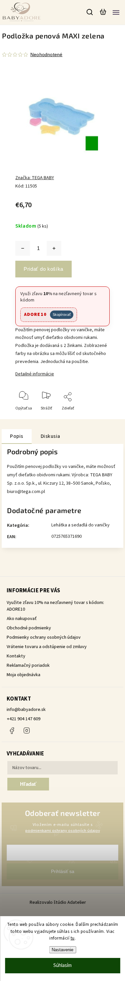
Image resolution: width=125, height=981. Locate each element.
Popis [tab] (16, 436)
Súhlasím (62, 965)
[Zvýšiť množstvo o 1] (54, 248)
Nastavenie (62, 949)
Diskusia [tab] (50, 436)
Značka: (34, 177)
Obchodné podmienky (29, 628)
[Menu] (116, 12)
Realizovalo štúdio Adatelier (58, 902)
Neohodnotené (46, 54)
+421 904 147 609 (23, 719)
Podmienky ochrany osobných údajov (44, 637)
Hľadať (28, 784)
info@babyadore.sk (26, 709)
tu (73, 938)
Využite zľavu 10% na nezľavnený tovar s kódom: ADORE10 (55, 606)
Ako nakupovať (22, 618)
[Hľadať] (90, 12)
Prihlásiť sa (62, 871)
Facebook (12, 731)
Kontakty (16, 656)
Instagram (27, 731)
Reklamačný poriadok (28, 665)
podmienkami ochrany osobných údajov (62, 831)
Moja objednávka (23, 674)
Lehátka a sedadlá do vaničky (80, 525)
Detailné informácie (34, 374)
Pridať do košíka (43, 269)
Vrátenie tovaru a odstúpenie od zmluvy (47, 646)
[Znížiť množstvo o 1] (22, 248)
